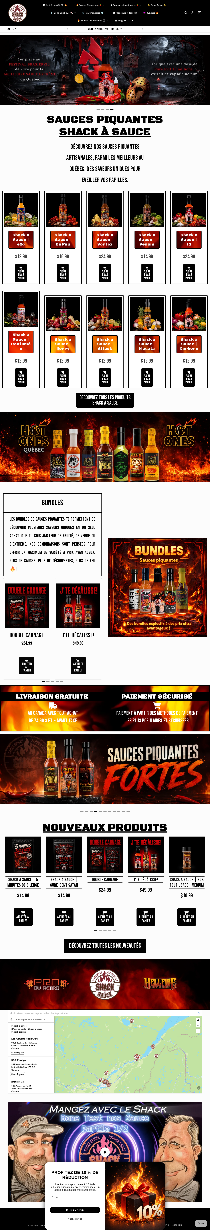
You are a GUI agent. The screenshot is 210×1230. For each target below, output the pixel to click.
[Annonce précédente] (67, 29)
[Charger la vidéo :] (105, 1152)
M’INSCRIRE (75, 1209)
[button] (186, 12)
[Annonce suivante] (142, 29)
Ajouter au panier (21, 275)
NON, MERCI (75, 1219)
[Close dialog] (161, 1165)
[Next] (204, 71)
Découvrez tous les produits (105, 400)
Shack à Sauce (39, 1225)
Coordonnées (177, 1225)
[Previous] (6, 71)
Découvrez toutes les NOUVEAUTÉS (105, 946)
